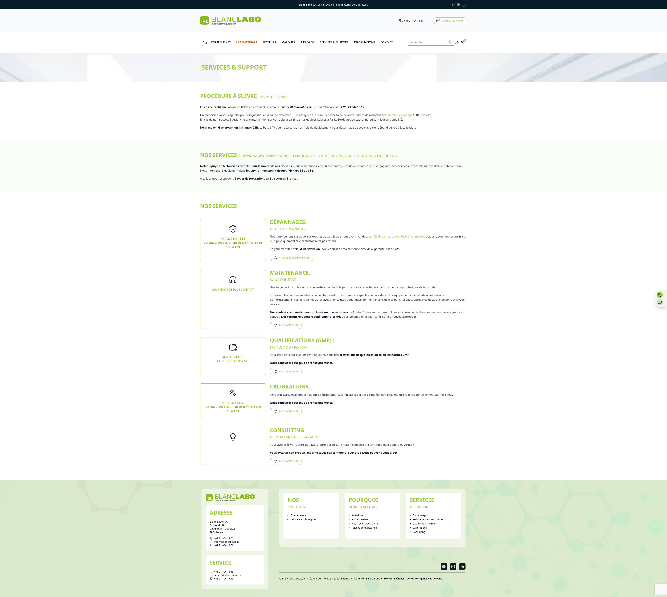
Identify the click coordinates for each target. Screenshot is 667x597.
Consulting (419, 532)
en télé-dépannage (400, 115)
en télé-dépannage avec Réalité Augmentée (397, 236)
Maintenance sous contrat (428, 519)
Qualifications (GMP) (424, 523)
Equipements (221, 42)
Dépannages (420, 515)
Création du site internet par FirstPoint (329, 578)
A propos (307, 42)
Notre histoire (360, 519)
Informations (364, 42)
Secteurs (269, 42)
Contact (386, 42)
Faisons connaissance (364, 527)
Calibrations (420, 527)
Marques (288, 42)
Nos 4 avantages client (365, 523)
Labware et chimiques (303, 519)
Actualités (357, 515)
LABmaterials (246, 42)
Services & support (334, 42)
